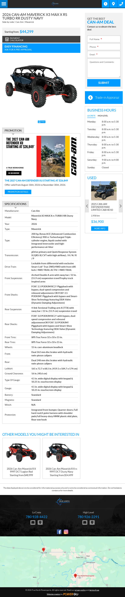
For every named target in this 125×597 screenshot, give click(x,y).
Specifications (15, 204)
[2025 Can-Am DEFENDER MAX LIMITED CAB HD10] (104, 190)
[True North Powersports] (55, 4)
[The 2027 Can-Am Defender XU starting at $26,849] (41, 156)
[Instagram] (66, 531)
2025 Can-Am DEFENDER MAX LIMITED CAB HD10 (102, 207)
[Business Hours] (105, 4)
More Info (99, 228)
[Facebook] (59, 531)
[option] (104, 206)
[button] (87, 205)
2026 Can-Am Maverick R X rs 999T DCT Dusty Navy (61, 470)
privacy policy (80, 590)
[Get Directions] (113, 4)
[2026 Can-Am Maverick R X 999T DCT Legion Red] (21, 452)
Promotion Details (18, 192)
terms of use (94, 590)
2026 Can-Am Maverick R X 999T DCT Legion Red (21, 470)
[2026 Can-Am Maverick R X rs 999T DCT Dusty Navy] (61, 452)
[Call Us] (121, 4)
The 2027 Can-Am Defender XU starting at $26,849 (36, 180)
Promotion (13, 130)
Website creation (53, 594)
